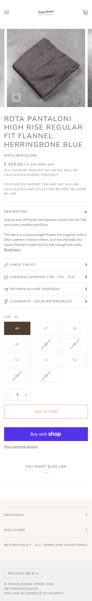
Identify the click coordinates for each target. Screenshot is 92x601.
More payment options (21, 446)
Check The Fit (23, 265)
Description (15, 212)
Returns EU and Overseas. (35, 289)
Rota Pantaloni (20, 155)
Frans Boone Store (26, 584)
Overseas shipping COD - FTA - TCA (42, 277)
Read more (12, 249)
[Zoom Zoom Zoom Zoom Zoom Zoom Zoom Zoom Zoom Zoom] (46, 68)
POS (7, 593)
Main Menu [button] (14, 515)
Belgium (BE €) (21, 573)
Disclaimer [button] (14, 530)
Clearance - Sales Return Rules (41, 301)
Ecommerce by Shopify (42, 593)
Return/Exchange (21, 589)
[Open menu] (11, 12)
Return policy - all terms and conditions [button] (44, 545)
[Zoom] (16, 97)
